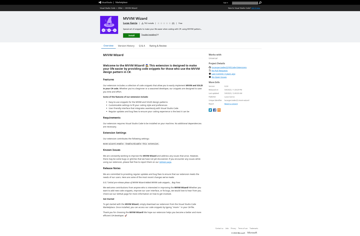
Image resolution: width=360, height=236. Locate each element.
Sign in (225, 3)
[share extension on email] (219, 110)
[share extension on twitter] (210, 110)
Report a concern (231, 104)
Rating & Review (158, 45)
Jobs (227, 228)
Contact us (219, 228)
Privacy (233, 228)
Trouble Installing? (149, 34)
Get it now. (255, 8)
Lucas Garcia (130, 23)
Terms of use (243, 228)
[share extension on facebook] (215, 110)
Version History (126, 45)
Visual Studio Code (107, 8)
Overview (108, 45)
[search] (260, 2)
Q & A (142, 45)
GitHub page (165, 162)
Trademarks (254, 228)
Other (120, 8)
